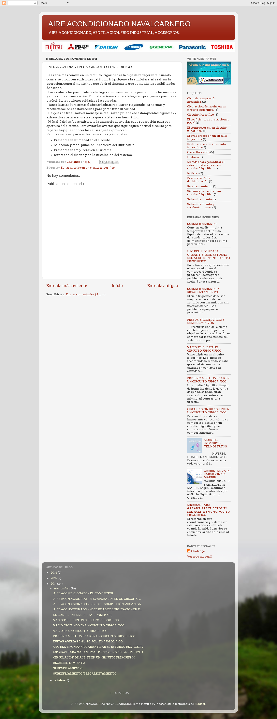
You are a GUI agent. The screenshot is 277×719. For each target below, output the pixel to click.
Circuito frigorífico (200, 114)
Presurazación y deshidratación (198, 180)
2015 (54, 578)
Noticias (193, 173)
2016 (54, 572)
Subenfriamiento (199, 199)
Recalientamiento (200, 186)
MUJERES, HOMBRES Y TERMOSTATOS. (216, 443)
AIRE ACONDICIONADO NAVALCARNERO (119, 24)
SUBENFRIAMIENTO (202, 223)
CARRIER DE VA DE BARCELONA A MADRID (217, 474)
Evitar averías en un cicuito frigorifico (88, 167)
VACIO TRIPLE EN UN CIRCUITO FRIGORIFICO (204, 349)
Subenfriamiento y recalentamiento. (200, 205)
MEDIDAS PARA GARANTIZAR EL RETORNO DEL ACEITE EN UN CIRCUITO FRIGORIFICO (208, 510)
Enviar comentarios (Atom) (85, 294)
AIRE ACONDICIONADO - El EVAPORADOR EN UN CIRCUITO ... (97, 598)
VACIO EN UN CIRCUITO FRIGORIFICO (80, 630)
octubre (59, 680)
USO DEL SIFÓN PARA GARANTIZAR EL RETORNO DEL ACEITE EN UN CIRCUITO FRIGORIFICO (208, 256)
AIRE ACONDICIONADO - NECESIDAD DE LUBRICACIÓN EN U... (97, 609)
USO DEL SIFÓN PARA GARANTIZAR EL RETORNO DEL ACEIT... (98, 646)
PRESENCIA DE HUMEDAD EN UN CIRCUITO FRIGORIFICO (208, 380)
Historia (193, 157)
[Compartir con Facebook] (113, 162)
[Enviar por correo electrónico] (101, 162)
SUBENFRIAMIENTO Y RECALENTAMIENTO (203, 290)
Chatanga (198, 551)
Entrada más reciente (66, 285)
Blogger (199, 703)
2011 (54, 583)
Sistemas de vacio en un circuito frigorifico (204, 192)
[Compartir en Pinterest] (117, 162)
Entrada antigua (162, 285)
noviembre (62, 588)
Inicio (117, 285)
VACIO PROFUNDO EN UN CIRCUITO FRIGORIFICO (89, 625)
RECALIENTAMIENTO (69, 662)
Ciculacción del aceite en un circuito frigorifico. (206, 108)
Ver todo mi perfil (199, 556)
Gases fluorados (198, 152)
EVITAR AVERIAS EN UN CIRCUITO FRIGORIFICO (88, 641)
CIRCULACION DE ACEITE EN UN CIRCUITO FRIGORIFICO (208, 410)
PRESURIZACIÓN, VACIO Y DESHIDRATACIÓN (206, 321)
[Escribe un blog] (105, 162)
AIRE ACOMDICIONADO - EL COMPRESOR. (83, 593)
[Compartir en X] (109, 162)
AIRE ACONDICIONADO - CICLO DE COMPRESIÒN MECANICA (97, 604)
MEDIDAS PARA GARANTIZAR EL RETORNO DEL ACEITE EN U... (99, 652)
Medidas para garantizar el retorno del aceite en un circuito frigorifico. (206, 165)
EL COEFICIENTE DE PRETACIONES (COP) (82, 614)
